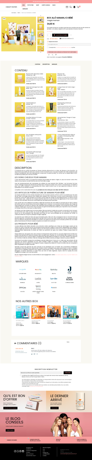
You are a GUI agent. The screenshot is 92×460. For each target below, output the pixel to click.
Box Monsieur (50, 320)
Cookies (44, 455)
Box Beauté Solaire (36, 320)
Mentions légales (47, 447)
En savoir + (50, 31)
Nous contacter (30, 454)
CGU (44, 451)
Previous (14, 317)
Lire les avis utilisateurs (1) (67, 38)
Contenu (37, 64)
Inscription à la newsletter (29, 448)
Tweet (52, 54)
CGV (44, 449)
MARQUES (54, 64)
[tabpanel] (22, 317)
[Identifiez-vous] (74, 7)
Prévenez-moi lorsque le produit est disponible (62, 52)
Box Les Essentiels (67, 320)
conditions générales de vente (63, 47)
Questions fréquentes (31, 450)
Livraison (28, 452)
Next (77, 317)
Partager (49, 54)
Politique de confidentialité (46, 453)
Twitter (18, 451)
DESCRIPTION (46, 64)
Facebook (15, 451)
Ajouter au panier (60, 35)
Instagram (23, 451)
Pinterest (56, 54)
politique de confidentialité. (36, 386)
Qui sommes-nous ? (31, 455)
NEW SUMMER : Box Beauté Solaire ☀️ (46, 2)
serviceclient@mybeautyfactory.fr (68, 453)
